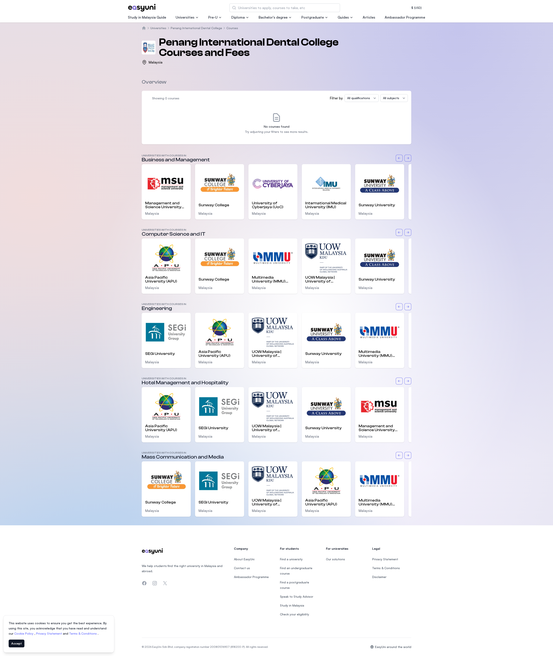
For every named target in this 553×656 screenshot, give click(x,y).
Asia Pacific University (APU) (161, 279)
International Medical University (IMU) (325, 205)
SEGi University (160, 353)
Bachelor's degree (273, 17)
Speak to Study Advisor (296, 596)
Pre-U (213, 17)
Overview (154, 82)
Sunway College (214, 205)
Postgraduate (312, 17)
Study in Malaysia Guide (147, 17)
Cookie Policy (24, 633)
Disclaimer (379, 577)
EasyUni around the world (393, 647)
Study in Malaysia (292, 605)
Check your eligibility (294, 614)
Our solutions (335, 559)
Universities (185, 17)
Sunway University (377, 205)
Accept (16, 643)
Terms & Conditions (83, 633)
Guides (343, 17)
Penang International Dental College (196, 28)
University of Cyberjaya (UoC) (267, 205)
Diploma (238, 17)
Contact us (242, 568)
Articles (369, 17)
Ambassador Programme (405, 17)
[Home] (144, 28)
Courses (232, 28)
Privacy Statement (49, 633)
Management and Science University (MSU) (163, 205)
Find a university (291, 559)
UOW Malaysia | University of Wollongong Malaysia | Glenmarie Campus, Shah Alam (326, 279)
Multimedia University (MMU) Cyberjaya (269, 279)
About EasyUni (244, 559)
